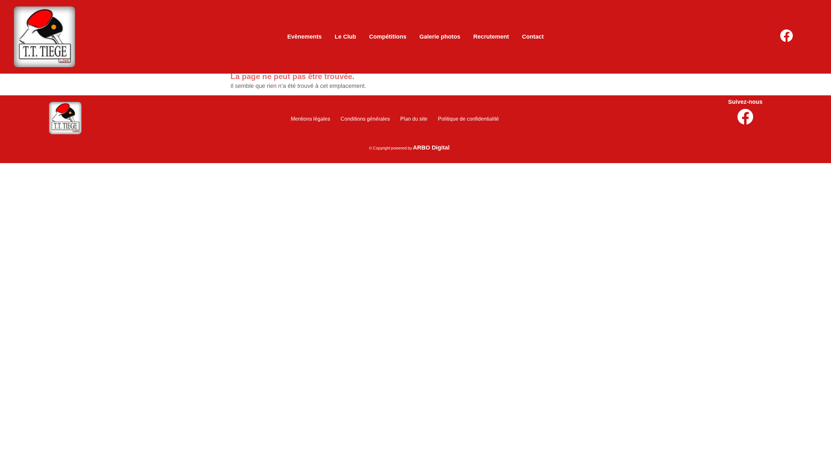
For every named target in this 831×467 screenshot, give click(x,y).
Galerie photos (439, 36)
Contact (533, 36)
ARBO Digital (431, 147)
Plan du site (414, 119)
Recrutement (491, 36)
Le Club (345, 36)
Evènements (304, 36)
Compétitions (387, 36)
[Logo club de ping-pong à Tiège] (65, 118)
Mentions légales (310, 119)
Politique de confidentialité (468, 119)
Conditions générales (365, 119)
